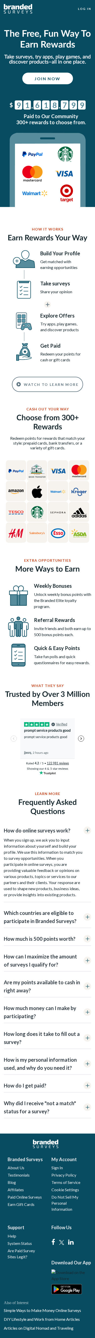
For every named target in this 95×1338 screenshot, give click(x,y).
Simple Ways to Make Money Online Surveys (42, 1310)
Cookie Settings (65, 1189)
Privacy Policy (63, 1175)
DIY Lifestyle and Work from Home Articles (42, 1319)
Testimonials (19, 1175)
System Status (20, 1243)
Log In (84, 8)
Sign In (57, 1167)
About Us (16, 1167)
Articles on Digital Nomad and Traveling (38, 1328)
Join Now (47, 78)
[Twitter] (61, 1242)
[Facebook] (53, 1242)
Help (12, 1236)
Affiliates (16, 1189)
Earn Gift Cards (21, 1204)
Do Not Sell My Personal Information (64, 1203)
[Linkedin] (70, 1242)
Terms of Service (65, 1182)
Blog (12, 1182)
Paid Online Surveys (25, 1197)
